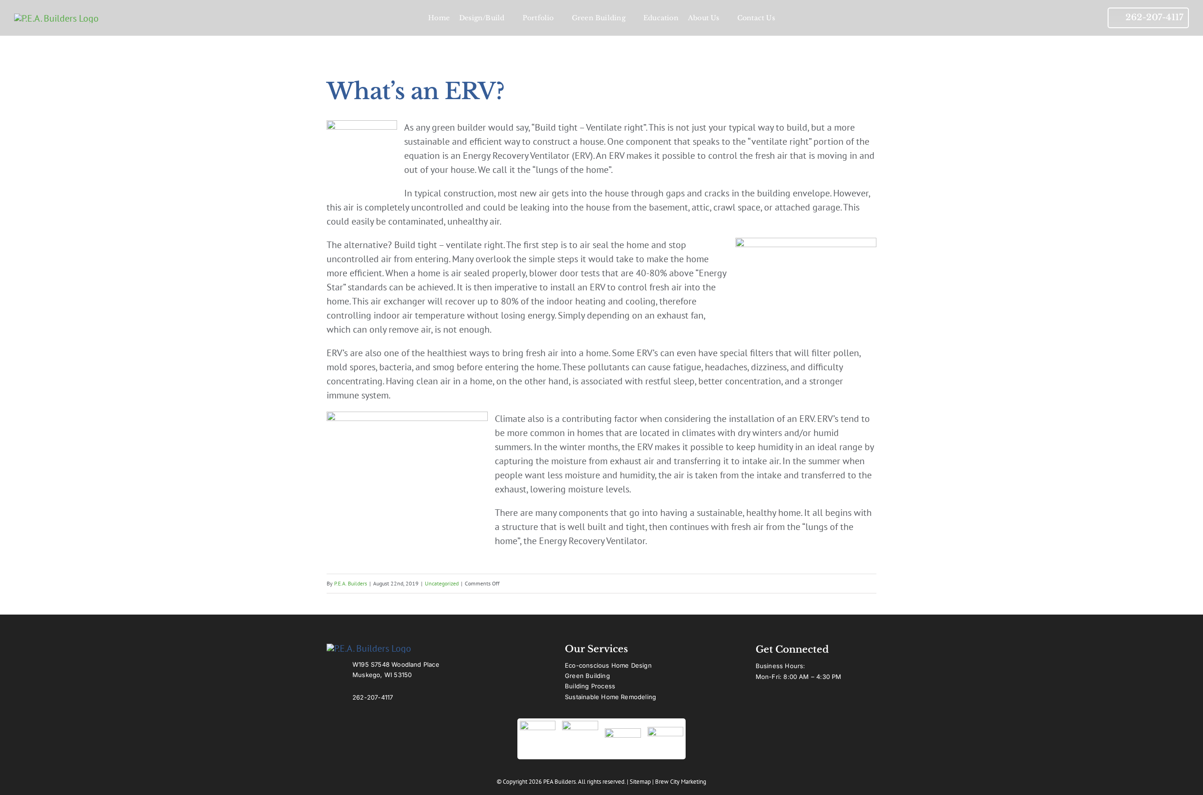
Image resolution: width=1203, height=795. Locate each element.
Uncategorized (442, 583)
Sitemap (640, 782)
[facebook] (759, 702)
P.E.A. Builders (350, 583)
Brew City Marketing (680, 782)
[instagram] (793, 702)
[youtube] (776, 702)
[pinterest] (810, 702)
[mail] (827, 702)
